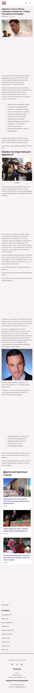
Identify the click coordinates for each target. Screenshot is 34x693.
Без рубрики (5, 614)
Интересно (5, 16)
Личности (4, 638)
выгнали (12, 329)
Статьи (17, 673)
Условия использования (17, 684)
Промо (3, 649)
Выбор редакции (6, 622)
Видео (3, 618)
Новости (5, 506)
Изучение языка (6, 630)
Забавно (4, 626)
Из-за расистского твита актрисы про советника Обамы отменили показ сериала (16, 557)
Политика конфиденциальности (17, 687)
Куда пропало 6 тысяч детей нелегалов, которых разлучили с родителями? (16, 501)
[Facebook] (12, 664)
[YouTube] (21, 664)
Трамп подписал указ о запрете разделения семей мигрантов (15, 530)
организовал (5, 78)
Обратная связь (17, 675)
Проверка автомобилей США (17, 677)
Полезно (4, 645)
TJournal (13, 98)
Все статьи (5, 605)
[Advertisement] (17, 56)
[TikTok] (17, 664)
